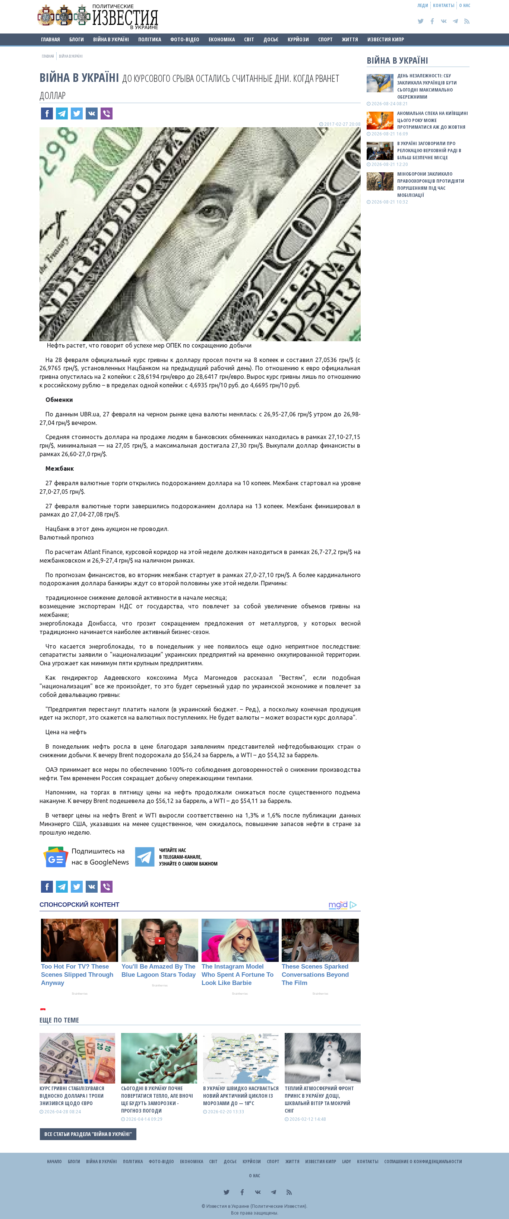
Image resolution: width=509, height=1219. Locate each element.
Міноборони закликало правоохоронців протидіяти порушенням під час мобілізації (430, 184)
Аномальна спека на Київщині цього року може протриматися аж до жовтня (432, 120)
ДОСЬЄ (270, 39)
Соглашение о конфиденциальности (423, 1161)
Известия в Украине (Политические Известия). (256, 1206)
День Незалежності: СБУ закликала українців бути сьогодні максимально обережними (427, 86)
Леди (423, 5)
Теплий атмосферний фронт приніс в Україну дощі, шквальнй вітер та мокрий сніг (319, 1099)
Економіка (222, 39)
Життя (350, 39)
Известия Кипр (385, 39)
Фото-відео (184, 39)
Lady (346, 1161)
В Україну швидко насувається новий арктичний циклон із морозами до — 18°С (241, 1096)
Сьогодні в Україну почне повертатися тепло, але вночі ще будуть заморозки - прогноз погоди (157, 1099)
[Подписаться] (87, 857)
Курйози (298, 39)
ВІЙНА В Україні (111, 39)
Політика (149, 39)
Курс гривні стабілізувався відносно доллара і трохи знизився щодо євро (71, 1096)
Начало (54, 1161)
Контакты (443, 5)
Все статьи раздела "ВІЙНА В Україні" (88, 1134)
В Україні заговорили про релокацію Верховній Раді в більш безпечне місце (429, 150)
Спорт (325, 39)
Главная (50, 39)
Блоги (76, 39)
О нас (464, 5)
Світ (249, 39)
